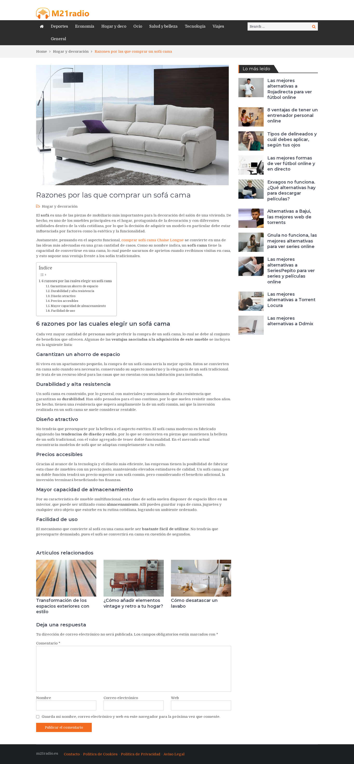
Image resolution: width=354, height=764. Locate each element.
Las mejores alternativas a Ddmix (290, 321)
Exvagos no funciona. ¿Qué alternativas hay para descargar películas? (291, 190)
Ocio (137, 26)
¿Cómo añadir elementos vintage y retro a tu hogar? (133, 603)
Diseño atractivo (63, 296)
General (58, 39)
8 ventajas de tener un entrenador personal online (292, 115)
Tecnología (195, 26)
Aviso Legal (174, 754)
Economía (84, 26)
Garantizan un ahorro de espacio (74, 286)
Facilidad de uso (63, 310)
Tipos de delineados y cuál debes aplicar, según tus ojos (292, 139)
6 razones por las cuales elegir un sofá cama (77, 281)
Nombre (43, 698)
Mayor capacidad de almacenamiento (78, 306)
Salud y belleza (163, 26)
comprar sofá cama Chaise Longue (152, 240)
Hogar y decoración (60, 206)
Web (175, 698)
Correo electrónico (121, 698)
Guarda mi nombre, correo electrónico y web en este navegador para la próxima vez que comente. (131, 716)
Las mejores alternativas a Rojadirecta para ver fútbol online (289, 89)
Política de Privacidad (140, 754)
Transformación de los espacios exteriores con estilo (62, 606)
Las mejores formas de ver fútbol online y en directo (291, 163)
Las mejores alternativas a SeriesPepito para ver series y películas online (291, 271)
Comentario (48, 643)
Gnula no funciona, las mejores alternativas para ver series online (292, 241)
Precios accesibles (64, 301)
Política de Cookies (100, 754)
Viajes (218, 26)
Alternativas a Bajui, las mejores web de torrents (289, 217)
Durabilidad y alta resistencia (72, 291)
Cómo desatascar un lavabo (194, 603)
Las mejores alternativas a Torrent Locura (291, 300)
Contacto (72, 754)
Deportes (59, 26)
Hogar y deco (113, 26)
